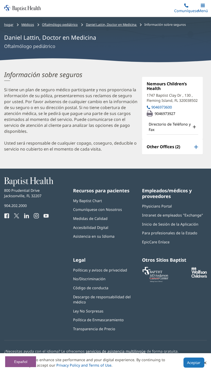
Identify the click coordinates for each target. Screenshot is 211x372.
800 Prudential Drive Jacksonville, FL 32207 (22, 193)
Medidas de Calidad (90, 218)
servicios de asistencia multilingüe (116, 351)
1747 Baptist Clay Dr (172, 98)
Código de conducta (90, 287)
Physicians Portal (157, 206)
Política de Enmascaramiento (98, 319)
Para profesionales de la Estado (169, 232)
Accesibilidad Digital (90, 227)
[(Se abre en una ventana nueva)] (199, 276)
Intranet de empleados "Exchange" (172, 215)
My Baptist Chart (87, 200)
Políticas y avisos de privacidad (100, 270)
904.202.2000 (15, 205)
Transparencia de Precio (94, 328)
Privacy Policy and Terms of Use (83, 365)
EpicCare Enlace (156, 241)
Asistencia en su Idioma (94, 236)
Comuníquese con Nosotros (97, 209)
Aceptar (193, 362)
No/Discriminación (89, 278)
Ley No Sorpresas (88, 311)
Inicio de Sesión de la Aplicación (170, 224)
